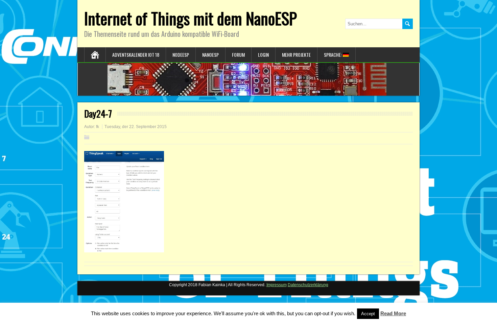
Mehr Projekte (296, 54)
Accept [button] (368, 313)
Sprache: (333, 54)
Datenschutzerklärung (308, 284)
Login (263, 54)
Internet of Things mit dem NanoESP (190, 18)
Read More (393, 313)
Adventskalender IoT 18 (135, 54)
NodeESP (180, 54)
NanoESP (210, 54)
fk (97, 126)
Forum (238, 54)
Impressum (276, 284)
